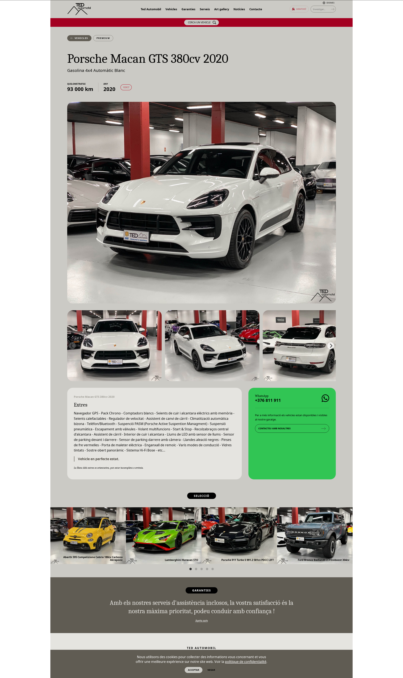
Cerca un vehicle (199, 22)
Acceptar (193, 669)
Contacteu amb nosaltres (274, 428)
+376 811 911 (268, 400)
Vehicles (81, 38)
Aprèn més (201, 620)
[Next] (330, 345)
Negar (211, 669)
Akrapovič (301, 9)
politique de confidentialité (245, 661)
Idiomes (330, 2)
